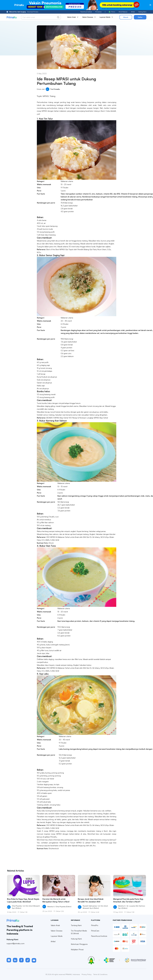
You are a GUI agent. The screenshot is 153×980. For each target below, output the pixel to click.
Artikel (133, 12)
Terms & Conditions (100, 974)
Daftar (140, 17)
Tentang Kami (142, 12)
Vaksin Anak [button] (71, 17)
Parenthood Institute (86, 12)
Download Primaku (23, 12)
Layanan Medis (56, 936)
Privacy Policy (87, 974)
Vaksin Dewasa (56, 931)
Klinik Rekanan (123, 12)
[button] (9, 960)
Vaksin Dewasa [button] (87, 17)
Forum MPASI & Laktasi (80, 843)
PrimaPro (94, 925)
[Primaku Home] (12, 17)
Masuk (125, 17)
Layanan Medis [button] (105, 17)
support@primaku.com (15, 943)
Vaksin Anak (55, 925)
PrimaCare (98, 12)
